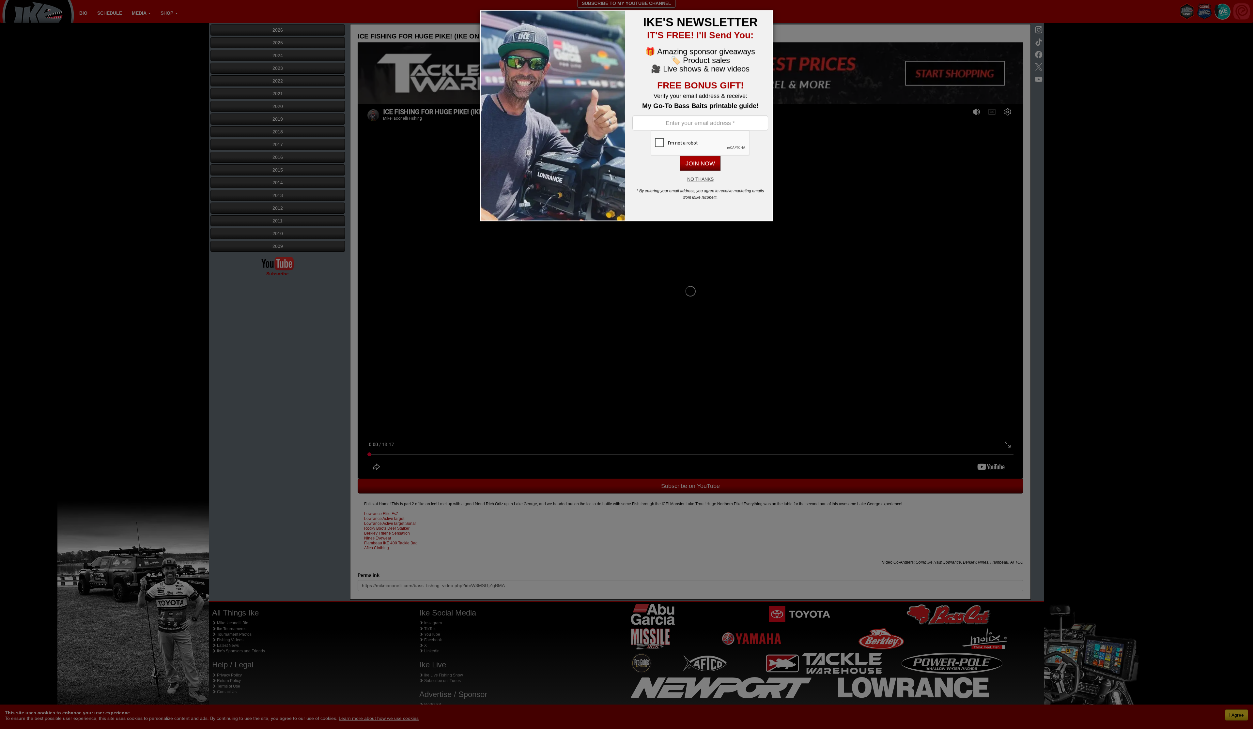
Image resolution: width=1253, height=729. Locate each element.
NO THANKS (700, 179)
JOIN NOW (700, 163)
